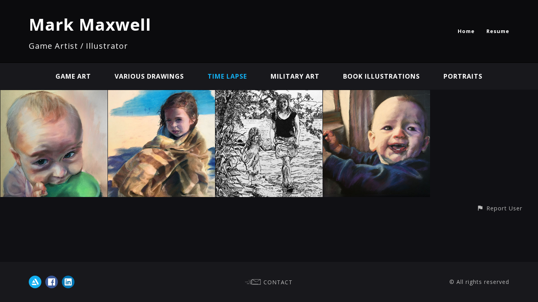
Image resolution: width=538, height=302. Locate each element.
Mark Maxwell (90, 24)
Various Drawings (149, 76)
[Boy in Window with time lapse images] (376, 95)
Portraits (462, 76)
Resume (497, 31)
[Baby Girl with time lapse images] (54, 95)
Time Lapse (227, 76)
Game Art (73, 76)
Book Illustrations (381, 76)
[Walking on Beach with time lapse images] (269, 95)
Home (466, 31)
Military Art (295, 76)
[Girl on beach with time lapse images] (161, 95)
